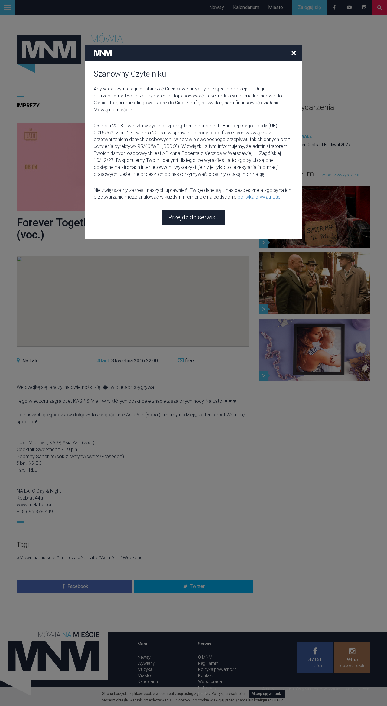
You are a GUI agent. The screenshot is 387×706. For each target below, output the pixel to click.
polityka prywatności (259, 197)
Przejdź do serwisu (193, 217)
